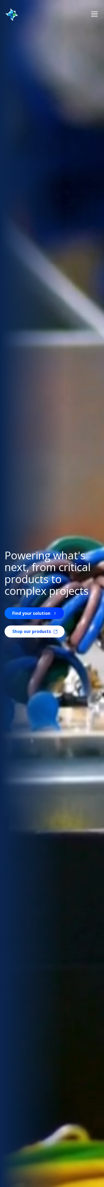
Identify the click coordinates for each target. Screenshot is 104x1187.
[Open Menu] (94, 14)
